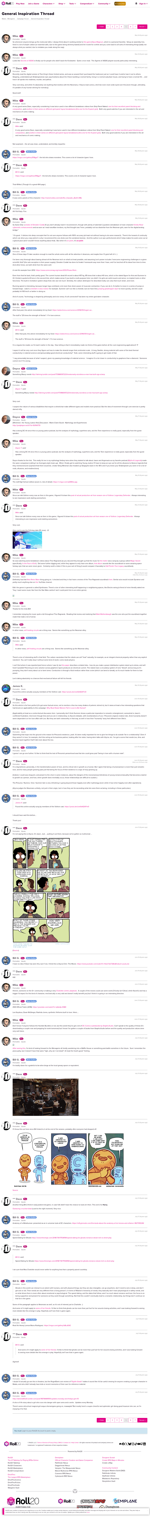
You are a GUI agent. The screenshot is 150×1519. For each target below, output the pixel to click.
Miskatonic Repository (110, 1478)
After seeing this (19, 1048)
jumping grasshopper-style (108, 288)
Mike (16, 36)
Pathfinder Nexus (61, 1463)
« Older (101, 26)
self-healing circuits (31, 630)
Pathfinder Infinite (109, 1473)
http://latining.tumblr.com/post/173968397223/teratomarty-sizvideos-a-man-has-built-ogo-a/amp (68, 374)
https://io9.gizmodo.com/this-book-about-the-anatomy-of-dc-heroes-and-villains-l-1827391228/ (108, 1223)
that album (98, 563)
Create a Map (107, 1463)
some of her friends (43, 1308)
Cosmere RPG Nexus (63, 1473)
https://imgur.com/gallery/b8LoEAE (57, 1325)
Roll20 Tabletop (14, 1463)
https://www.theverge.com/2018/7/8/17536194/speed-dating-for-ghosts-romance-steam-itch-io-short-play (71, 1237)
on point (70, 240)
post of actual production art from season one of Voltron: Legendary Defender (100, 495)
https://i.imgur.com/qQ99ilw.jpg (65, 482)
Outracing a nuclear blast (22, 1208)
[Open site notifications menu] (136, 3)
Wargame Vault (13, 1487)
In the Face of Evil (29, 563)
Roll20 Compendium (16, 1471)
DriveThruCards (14, 1485)
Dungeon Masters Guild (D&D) (113, 1470)
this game (87, 42)
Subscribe (121, 3)
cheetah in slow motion (40, 288)
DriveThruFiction (14, 1482)
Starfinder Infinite (108, 1476)
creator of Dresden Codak (34, 225)
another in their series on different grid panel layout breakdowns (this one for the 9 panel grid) (62, 109)
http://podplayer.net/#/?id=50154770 (26, 425)
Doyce (17, 368)
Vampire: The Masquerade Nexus (67, 1468)
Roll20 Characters (15, 1465)
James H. (19, 802)
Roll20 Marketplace (15, 1468)
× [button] (147, 1510)
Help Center (75, 1443)
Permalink (16, 39)
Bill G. (16, 151)
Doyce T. (18, 389)
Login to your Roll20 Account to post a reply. (39, 1431)
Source (15, 950)
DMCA (60, 1443)
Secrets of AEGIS (27, 60)
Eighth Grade (77, 1381)
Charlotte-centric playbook (66, 990)
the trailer (103, 561)
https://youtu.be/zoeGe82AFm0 (74, 692)
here (88, 1512)
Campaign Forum (23, 19)
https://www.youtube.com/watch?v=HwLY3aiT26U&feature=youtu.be (103, 964)
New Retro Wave (33, 579)
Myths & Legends (134, 460)
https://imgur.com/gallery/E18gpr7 (25, 157)
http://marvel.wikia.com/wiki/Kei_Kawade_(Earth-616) (61, 198)
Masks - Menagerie (8, 19)
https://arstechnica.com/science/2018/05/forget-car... (72, 310)
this (36, 582)
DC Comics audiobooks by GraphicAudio (97, 1025)
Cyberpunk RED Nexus (63, 1476)
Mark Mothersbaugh (103, 614)
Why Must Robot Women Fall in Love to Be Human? (66, 708)
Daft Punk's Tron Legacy (115, 566)
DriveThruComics (14, 1480)
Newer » (142, 26)
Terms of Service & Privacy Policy (47, 1443)
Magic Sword (135, 561)
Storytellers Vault (108, 1481)
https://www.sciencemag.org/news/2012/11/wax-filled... (56, 270)
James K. (18, 686)
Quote (23, 39)
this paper (65, 665)
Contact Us (66, 1443)
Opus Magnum (97, 42)
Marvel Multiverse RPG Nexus (66, 1471)
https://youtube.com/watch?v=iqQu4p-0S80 (49, 1007)
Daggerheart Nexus (62, 1465)
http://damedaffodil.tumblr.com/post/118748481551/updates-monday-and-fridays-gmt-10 (46, 1398)
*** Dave (18, 68)
